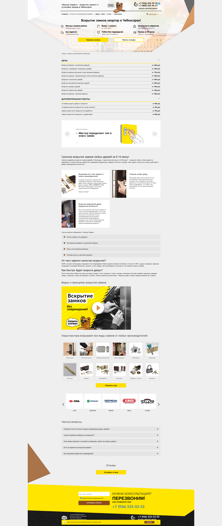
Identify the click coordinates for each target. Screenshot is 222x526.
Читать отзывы (128, 39)
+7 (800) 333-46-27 (148, 6)
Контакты (118, 14)
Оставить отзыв (111, 472)
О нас (109, 14)
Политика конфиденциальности (78, 519)
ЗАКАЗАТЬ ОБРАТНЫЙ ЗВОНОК (148, 8)
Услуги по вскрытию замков (81, 14)
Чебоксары (153, 14)
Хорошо (149, 522)
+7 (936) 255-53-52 (148, 3)
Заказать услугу (93, 39)
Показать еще (111, 385)
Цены (98, 14)
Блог (103, 14)
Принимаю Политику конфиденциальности (92, 498)
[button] (77, 142)
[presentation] (67, 134)
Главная (65, 14)
